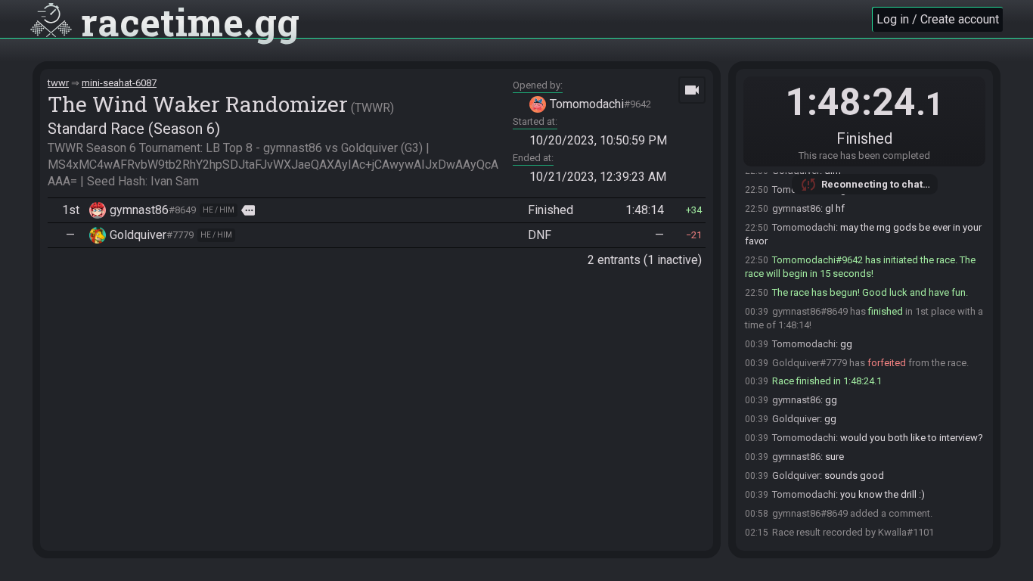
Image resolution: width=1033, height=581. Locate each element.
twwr (58, 83)
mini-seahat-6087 (119, 83)
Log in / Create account (937, 19)
